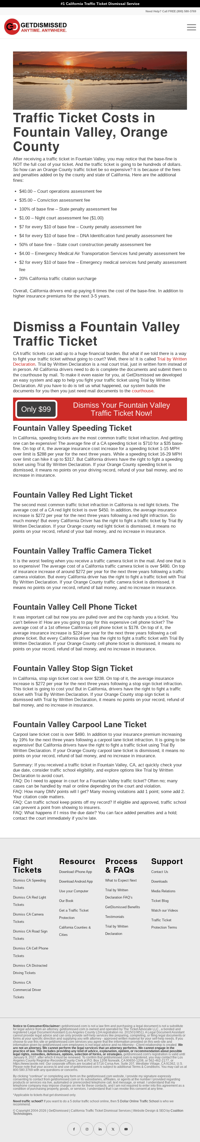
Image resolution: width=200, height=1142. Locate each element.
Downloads (159, 881)
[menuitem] (169, 11)
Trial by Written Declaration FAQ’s (119, 893)
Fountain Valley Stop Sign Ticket (73, 667)
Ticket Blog (159, 901)
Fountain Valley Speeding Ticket (72, 427)
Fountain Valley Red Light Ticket (73, 494)
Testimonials (114, 917)
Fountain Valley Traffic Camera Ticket (82, 550)
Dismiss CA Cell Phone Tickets (30, 952)
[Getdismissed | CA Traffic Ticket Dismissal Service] (35, 26)
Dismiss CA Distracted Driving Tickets (30, 969)
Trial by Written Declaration (116, 930)
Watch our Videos (164, 910)
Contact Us (159, 872)
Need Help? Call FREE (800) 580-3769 (171, 11)
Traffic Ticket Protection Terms (164, 923)
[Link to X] (113, 1128)
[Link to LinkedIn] (100, 1128)
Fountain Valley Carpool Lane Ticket (80, 724)
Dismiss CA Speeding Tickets (29, 884)
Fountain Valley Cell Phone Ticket (75, 606)
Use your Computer (73, 891)
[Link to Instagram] (86, 1128)
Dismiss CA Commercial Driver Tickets (27, 990)
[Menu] (189, 26)
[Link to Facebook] (73, 1128)
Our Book (66, 901)
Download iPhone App (75, 872)
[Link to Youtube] (126, 1128)
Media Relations (163, 891)
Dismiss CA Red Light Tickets (29, 901)
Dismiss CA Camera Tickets (28, 918)
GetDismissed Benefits (122, 907)
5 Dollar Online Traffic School (138, 1101)
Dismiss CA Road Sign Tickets (30, 935)
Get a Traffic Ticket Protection (74, 914)
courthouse (142, 390)
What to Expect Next (121, 880)
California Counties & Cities (75, 931)
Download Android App (76, 881)
